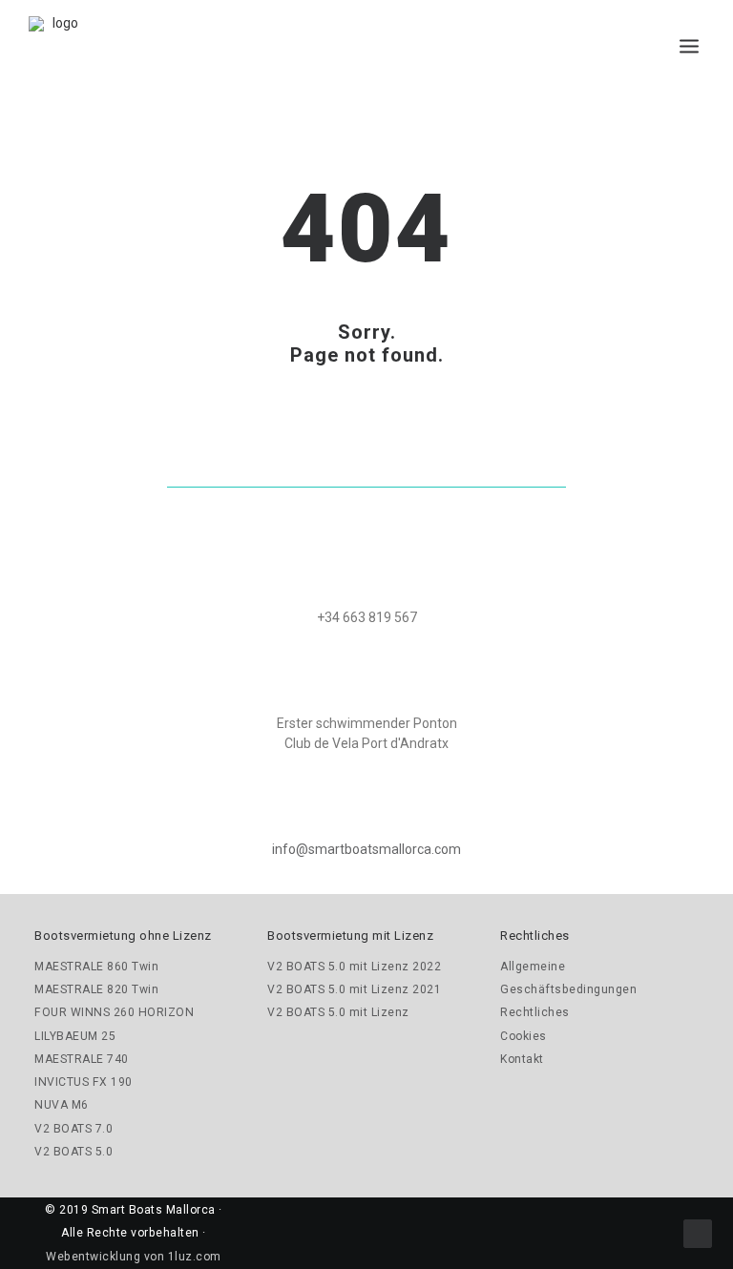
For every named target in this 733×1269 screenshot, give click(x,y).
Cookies (523, 1036)
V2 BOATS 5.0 (73, 1151)
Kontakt (522, 1059)
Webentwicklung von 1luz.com (133, 1256)
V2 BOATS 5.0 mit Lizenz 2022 (354, 966)
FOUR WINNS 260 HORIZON (114, 1012)
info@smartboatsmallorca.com (366, 849)
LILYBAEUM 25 (74, 1036)
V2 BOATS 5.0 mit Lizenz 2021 (354, 989)
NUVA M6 (61, 1105)
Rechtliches (535, 1012)
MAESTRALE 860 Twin (96, 966)
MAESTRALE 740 (81, 1059)
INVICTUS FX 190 (83, 1082)
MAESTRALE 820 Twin (96, 989)
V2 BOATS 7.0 (73, 1128)
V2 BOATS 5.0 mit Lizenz (338, 1012)
